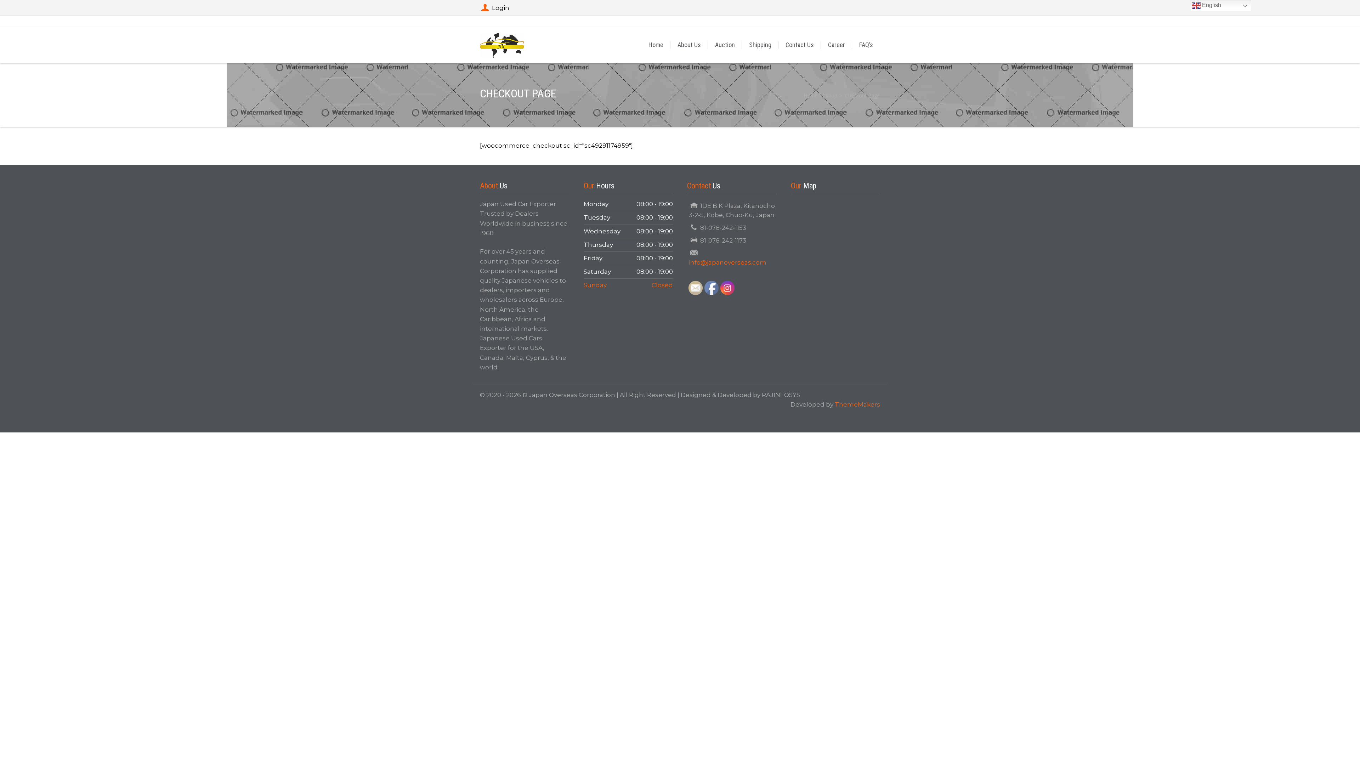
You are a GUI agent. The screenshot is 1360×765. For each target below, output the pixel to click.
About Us (689, 45)
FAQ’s (866, 45)
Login (500, 7)
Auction (725, 45)
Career (836, 45)
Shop (831, 95)
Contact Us (800, 45)
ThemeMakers (857, 404)
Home (655, 45)
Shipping (760, 45)
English (1211, 5)
